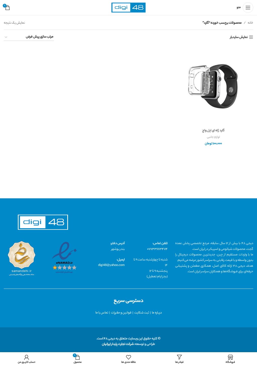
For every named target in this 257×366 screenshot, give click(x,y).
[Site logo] (128, 7)
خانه (250, 23)
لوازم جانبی (213, 137)
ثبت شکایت (141, 312)
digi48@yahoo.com (111, 265)
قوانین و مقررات (121, 312)
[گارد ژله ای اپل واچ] (213, 86)
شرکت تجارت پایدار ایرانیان (118, 344)
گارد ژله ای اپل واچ (213, 130)
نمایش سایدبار (239, 37)
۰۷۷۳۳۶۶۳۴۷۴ (157, 249)
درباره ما (157, 312)
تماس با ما (101, 312)
